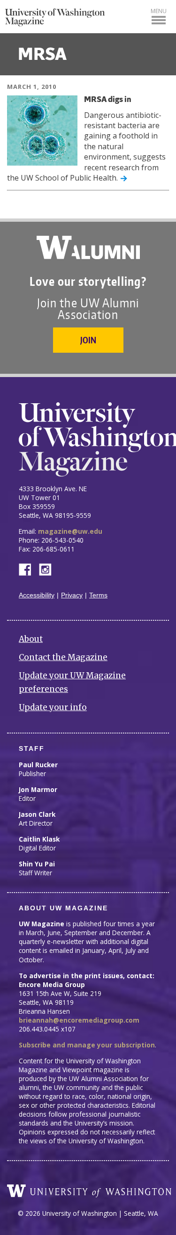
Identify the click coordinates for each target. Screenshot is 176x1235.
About (31, 639)
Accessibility (36, 595)
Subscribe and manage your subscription (87, 1044)
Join (88, 339)
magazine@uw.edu (70, 531)
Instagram (48, 568)
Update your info (53, 707)
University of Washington (89, 1191)
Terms (98, 595)
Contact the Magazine (63, 657)
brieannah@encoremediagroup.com (79, 1020)
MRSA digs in (107, 100)
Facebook (28, 568)
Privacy (72, 595)
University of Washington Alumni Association (88, 247)
